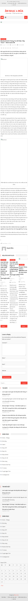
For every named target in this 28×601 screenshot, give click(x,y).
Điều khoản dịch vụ (22, 3)
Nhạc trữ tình (5, 454)
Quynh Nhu (13, 45)
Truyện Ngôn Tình (6, 471)
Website (4, 370)
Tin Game (3, 39)
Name (4, 358)
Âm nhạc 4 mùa (14, 11)
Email (3, 364)
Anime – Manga (5, 438)
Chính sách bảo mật (12, 3)
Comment (4, 343)
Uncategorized (5, 474)
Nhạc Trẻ (4, 451)
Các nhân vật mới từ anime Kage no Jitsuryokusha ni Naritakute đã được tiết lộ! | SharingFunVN (14, 268)
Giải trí (3, 444)
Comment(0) (21, 45)
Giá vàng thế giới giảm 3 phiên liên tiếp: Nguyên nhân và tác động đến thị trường (14, 400)
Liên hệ (14, 5)
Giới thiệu (4, 3)
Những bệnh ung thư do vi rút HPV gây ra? (5, 326)
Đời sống (4, 441)
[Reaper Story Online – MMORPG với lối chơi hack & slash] (23, 260)
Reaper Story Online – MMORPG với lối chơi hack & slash (23, 270)
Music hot (16, 595)
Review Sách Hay (6, 464)
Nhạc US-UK (5, 458)
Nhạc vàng (4, 461)
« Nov (2, 585)
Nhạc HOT (4, 448)
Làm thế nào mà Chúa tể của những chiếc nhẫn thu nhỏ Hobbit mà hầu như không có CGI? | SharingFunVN (5, 270)
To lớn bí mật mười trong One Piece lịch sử (24, 326)
